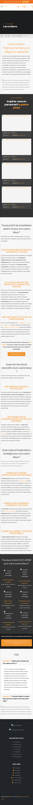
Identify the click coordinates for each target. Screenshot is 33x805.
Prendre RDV (16, 775)
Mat (15, 133)
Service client (17, 782)
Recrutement (17, 780)
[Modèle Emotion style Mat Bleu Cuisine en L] (16, 123)
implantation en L (22, 135)
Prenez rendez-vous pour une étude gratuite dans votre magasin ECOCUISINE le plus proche (16, 643)
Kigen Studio (21, 796)
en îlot (8, 325)
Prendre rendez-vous (16, 354)
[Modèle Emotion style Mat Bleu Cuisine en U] (16, 171)
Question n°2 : (16, 699)
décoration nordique (9, 511)
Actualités (17, 768)
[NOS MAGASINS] (18, 7)
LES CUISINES (7, 35)
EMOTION (9, 133)
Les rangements (17, 747)
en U (29, 322)
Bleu (8, 135)
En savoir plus (25, 1)
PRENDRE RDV (24, 7)
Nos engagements (17, 756)
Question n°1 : (16, 662)
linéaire (3, 325)
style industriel (22, 480)
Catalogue (17, 770)
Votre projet (17, 749)
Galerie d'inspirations (17, 35)
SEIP (9, 796)
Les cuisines (17, 742)
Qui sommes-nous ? (17, 754)
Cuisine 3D (17, 772)
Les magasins (16, 751)
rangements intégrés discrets (11, 327)
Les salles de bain (16, 744)
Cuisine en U (21, 183)
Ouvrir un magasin (17, 777)
